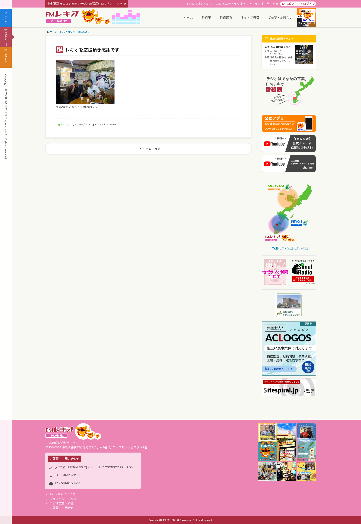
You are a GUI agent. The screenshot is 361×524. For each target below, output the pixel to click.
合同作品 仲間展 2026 (277, 47)
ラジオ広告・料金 (267, 3)
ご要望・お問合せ (62, 508)
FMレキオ (6, 39)
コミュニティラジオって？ (234, 3)
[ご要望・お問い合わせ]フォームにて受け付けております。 (95, 467)
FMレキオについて (200, 3)
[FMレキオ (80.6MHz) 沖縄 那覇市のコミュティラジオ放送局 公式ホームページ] (78, 17)
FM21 (6, 20)
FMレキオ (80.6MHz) (106, 124)
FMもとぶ (6, 59)
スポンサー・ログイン (300, 3)
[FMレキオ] (286, 247)
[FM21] (274, 247)
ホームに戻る (152, 148)
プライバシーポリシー (65, 498)
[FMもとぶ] (301, 247)
